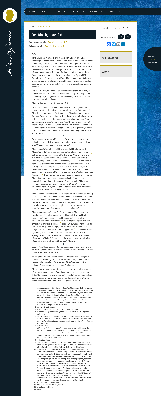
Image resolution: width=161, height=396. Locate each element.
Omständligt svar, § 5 (57, 42)
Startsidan (29, 12)
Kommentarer (77, 12)
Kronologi (59, 12)
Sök (120, 12)
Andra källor (96, 12)
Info (110, 12)
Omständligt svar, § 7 (54, 46)
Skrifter (45, 12)
